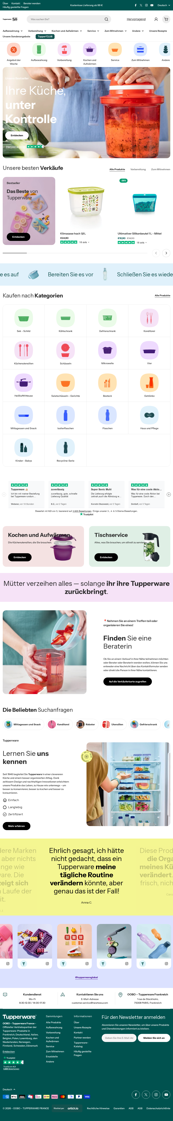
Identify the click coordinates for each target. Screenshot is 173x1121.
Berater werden (31, 3)
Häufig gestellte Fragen (16, 7)
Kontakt (15, 3)
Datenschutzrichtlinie (158, 1108)
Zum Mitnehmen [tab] (160, 169)
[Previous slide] (156, 253)
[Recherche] (106, 19)
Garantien (119, 1108)
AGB (131, 1108)
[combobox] (69, 19)
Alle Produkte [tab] (117, 169)
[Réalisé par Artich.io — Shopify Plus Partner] (73, 1108)
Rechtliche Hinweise (98, 1108)
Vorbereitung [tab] (138, 169)
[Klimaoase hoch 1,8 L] (86, 203)
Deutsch (162, 5)
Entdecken (9, 1051)
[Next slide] (166, 253)
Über (5, 3)
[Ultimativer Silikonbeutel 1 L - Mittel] (144, 203)
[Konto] (156, 19)
